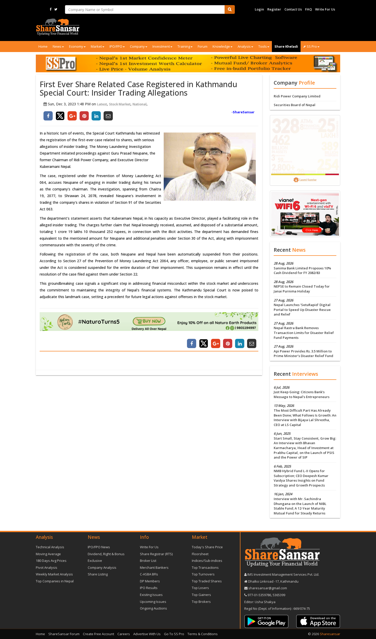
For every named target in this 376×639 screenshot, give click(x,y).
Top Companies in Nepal (55, 581)
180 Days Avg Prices (51, 560)
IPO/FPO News (99, 547)
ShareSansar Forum (64, 634)
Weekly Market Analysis (54, 574)
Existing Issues (151, 594)
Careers (123, 634)
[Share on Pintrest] (84, 116)
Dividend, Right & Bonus (106, 554)
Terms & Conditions (202, 634)
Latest (102, 104)
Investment (161, 46)
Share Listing (98, 574)
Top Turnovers (203, 574)
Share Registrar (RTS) (156, 554)
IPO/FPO (115, 46)
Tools (262, 46)
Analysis (244, 46)
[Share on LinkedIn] (96, 116)
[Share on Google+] (72, 116)
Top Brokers (201, 601)
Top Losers (200, 587)
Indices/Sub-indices (207, 560)
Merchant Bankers (154, 567)
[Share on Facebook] (48, 116)
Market (96, 46)
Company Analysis (102, 567)
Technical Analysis (50, 547)
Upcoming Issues (153, 601)
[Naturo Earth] (149, 321)
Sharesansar (330, 634)
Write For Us (325, 9)
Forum (202, 46)
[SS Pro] (188, 63)
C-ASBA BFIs (149, 574)
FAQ (308, 9)
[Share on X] (60, 116)
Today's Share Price (207, 547)
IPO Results (149, 587)
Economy (76, 46)
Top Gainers (201, 594)
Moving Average (48, 554)
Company (137, 46)
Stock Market (119, 104)
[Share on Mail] (108, 116)
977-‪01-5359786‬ (259, 595)
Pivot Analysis (46, 567)
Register (274, 9)
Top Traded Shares (207, 581)
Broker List (148, 560)
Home (43, 46)
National (139, 104)
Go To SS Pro (174, 634)
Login (259, 9)
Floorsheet (200, 554)
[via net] (305, 213)
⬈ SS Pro (310, 46)
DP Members (150, 581)
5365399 (278, 595)
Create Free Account (98, 634)
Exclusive (95, 560)
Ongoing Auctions (153, 608)
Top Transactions (205, 567)
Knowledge (221, 46)
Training (184, 46)
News (57, 46)
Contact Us (293, 9)
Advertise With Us (147, 634)
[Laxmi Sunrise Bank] (305, 150)
